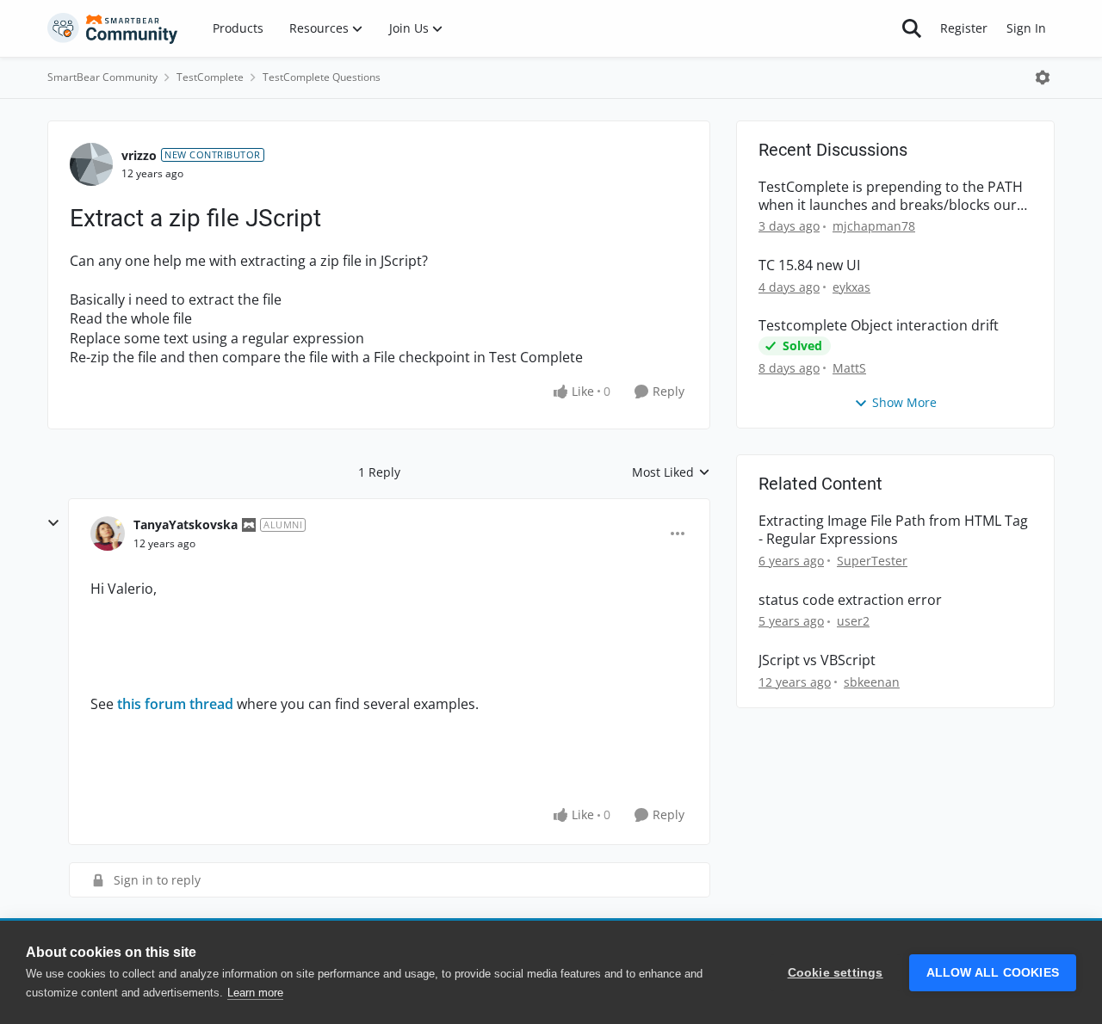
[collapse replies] (53, 523)
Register (963, 28)
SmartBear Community (102, 77)
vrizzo (139, 155)
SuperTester (872, 560)
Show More (904, 402)
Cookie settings (835, 972)
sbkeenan (872, 682)
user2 (853, 621)
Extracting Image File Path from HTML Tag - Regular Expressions (893, 530)
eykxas (851, 287)
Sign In (1026, 28)
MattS (849, 368)
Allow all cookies (992, 972)
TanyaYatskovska (185, 524)
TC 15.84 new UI (809, 265)
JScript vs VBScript (817, 660)
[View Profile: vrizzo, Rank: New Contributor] (91, 164)
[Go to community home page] (112, 28)
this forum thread (175, 703)
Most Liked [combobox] (671, 472)
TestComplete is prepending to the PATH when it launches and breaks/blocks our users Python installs (890, 196)
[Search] (911, 28)
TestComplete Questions (322, 77)
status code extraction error (850, 600)
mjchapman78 (874, 226)
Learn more (255, 992)
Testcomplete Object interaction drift (878, 326)
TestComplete (210, 77)
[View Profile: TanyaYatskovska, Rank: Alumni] (107, 533)
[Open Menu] (1043, 77)
